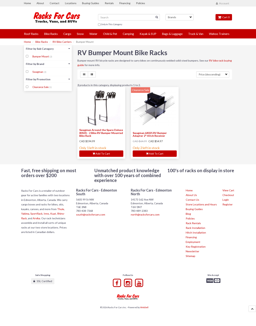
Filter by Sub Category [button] (40, 48)
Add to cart (102, 153)
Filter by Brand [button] (35, 63)
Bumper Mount (40, 56)
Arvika (36, 218)
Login (225, 199)
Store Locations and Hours (201, 204)
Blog (188, 213)
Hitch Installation (196, 232)
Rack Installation (195, 227)
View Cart (228, 190)
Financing (191, 237)
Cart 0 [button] (225, 17)
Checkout (228, 195)
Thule (60, 209)
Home (27, 41)
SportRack (36, 213)
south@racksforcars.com (90, 214)
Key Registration (196, 246)
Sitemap (190, 256)
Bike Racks (41, 41)
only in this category (111, 24)
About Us (191, 195)
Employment (193, 241)
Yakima (25, 213)
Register (227, 204)
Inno (46, 213)
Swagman (38, 71)
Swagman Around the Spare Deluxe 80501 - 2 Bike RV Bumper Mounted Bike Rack (101, 132)
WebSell (144, 307)
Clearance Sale (40, 87)
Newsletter (192, 251)
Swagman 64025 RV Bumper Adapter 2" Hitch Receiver (150, 134)
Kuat (53, 213)
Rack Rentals (193, 223)
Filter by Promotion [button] (38, 79)
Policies (190, 218)
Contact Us (192, 199)
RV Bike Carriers (62, 41)
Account (223, 3)
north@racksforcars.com (145, 214)
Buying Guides (194, 209)
